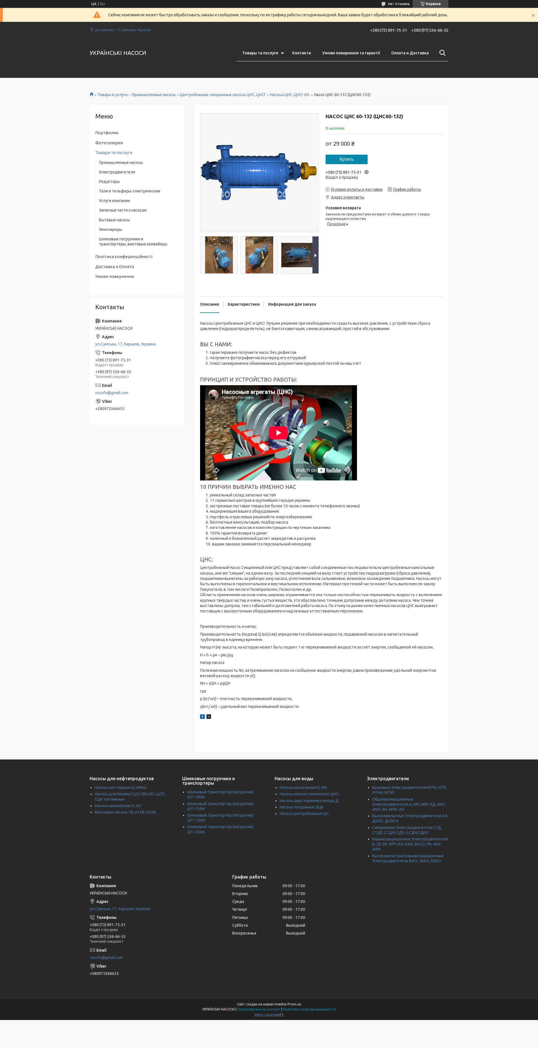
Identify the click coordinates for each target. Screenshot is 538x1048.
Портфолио (107, 132)
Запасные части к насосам (123, 210)
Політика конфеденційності (123, 256)
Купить (347, 159)
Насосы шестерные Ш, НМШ (120, 787)
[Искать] (441, 53)
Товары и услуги (112, 94)
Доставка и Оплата (114, 266)
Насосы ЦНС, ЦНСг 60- (290, 94)
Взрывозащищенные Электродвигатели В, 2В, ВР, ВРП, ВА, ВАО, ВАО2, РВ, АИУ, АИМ (410, 844)
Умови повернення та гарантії (351, 53)
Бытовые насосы (114, 220)
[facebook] (202, 717)
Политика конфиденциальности (309, 1009)
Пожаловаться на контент (258, 1009)
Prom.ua (294, 1004)
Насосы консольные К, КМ (303, 787)
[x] (209, 717)
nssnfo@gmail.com (111, 393)
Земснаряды (110, 229)
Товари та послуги (113, 152)
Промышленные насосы (154, 94)
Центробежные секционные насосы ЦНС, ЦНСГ (223, 94)
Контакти (301, 53)
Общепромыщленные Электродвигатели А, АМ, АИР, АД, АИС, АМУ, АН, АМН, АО (409, 804)
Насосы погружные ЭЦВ (301, 807)
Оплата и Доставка (410, 53)
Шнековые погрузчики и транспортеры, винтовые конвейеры (133, 241)
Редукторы (109, 181)
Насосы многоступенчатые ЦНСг (310, 794)
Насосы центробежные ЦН (304, 813)
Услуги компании (114, 200)
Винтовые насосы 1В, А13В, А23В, (125, 812)
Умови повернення (114, 276)
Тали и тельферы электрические (129, 191)
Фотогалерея (109, 142)
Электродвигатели (117, 172)
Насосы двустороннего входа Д (309, 800)
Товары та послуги (260, 53)
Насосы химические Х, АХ (118, 805)
